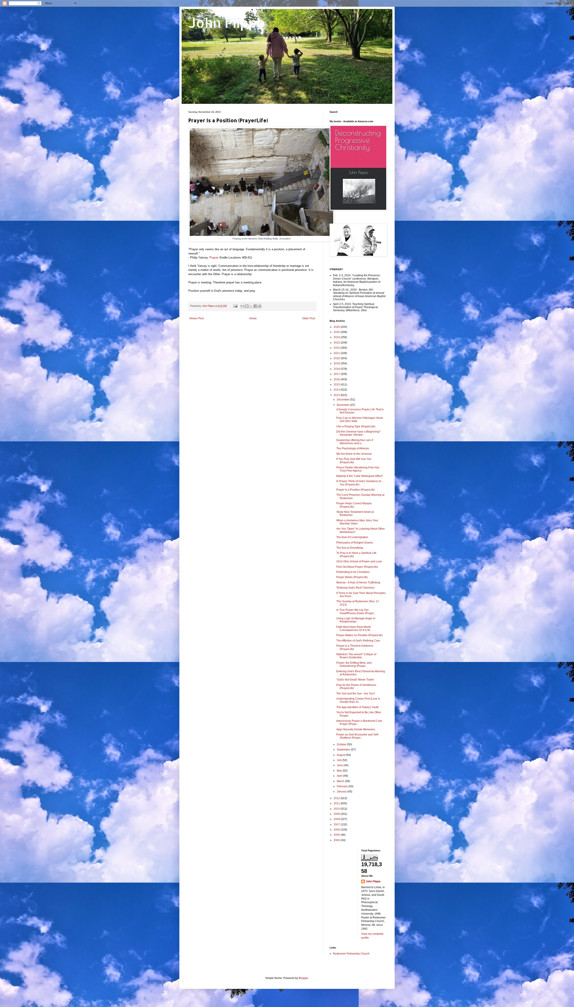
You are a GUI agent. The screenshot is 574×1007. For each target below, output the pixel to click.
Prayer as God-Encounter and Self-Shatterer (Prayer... (357, 736)
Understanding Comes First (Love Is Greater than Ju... (358, 700)
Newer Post (196, 318)
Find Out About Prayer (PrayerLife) (357, 566)
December (343, 399)
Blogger (303, 978)
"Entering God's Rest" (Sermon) (355, 587)
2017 (337, 374)
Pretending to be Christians (353, 572)
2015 (337, 384)
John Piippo (226, 22)
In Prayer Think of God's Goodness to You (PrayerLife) (358, 483)
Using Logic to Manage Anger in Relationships (355, 620)
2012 (337, 798)
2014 (337, 389)
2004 (337, 840)
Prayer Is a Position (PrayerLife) (355, 489)
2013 (337, 395)
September (344, 749)
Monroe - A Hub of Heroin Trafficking (358, 582)
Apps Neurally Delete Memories (355, 729)
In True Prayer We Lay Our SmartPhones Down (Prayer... (356, 611)
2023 (337, 342)
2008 (337, 819)
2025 (337, 332)
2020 (337, 358)
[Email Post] (235, 305)
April (340, 775)
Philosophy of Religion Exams (354, 542)
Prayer (213, 257)
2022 (337, 347)
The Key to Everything (349, 547)
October (342, 744)
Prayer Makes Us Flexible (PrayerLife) (359, 635)
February (342, 786)
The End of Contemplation (352, 537)
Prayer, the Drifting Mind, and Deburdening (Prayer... (354, 664)
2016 (337, 379)
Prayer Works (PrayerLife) (352, 577)
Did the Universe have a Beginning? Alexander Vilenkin (358, 433)
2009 (337, 814)
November (343, 405)
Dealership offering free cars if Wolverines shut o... (354, 442)
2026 (337, 326)
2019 (337, 363)
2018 (337, 368)
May (340, 770)
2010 (337, 808)
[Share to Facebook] (255, 306)
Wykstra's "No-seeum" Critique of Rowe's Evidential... (356, 656)
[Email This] (242, 306)
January (342, 791)
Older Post (308, 318)
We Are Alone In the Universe (354, 453)
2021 (337, 353)
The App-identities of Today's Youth (357, 707)
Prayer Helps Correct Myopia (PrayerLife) (354, 505)
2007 (337, 824)
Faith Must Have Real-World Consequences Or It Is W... (354, 628)
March (341, 781)
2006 (337, 829)
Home (253, 318)
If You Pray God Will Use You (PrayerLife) (353, 460)
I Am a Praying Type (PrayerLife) (355, 426)
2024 (337, 337)
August (341, 755)
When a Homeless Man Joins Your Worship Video (357, 522)
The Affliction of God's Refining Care (358, 640)
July (339, 760)
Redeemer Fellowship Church (351, 953)
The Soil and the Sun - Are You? (355, 693)
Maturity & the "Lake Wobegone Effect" (359, 476)
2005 (337, 834)
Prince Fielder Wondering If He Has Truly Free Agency (357, 469)
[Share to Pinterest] (259, 306)
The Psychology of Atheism (352, 448)
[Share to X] (251, 306)
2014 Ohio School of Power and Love (359, 561)
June (340, 765)
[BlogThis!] (247, 306)
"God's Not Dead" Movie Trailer (355, 679)
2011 (337, 803)
